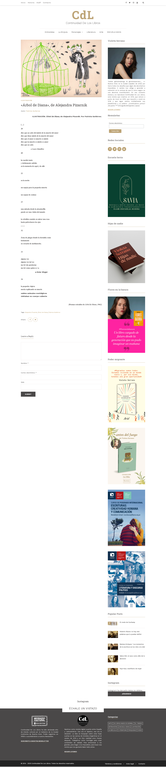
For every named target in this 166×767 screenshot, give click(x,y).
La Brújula (63, 32)
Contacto (47, 3)
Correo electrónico (29, 373)
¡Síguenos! (126, 694)
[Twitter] (130, 2)
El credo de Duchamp (127, 622)
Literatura (91, 32)
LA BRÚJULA (113, 730)
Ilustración (26, 100)
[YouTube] (137, 2)
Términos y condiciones (113, 764)
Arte (101, 32)
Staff (39, 3)
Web (22, 382)
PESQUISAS (132, 730)
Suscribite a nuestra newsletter (35, 741)
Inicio (23, 3)
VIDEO (140, 730)
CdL (83, 14)
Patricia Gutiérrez (54, 312)
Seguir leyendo (114, 109)
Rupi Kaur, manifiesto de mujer (131, 668)
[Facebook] (127, 2)
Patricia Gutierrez (33, 111)
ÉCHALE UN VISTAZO (83, 708)
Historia (31, 3)
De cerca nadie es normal (123, 723)
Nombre (25, 363)
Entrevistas (49, 32)
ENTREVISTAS (113, 727)
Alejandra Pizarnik (31, 312)
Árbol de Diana (43, 312)
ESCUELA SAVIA (114, 32)
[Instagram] (133, 2)
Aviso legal (130, 764)
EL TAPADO (138, 723)
